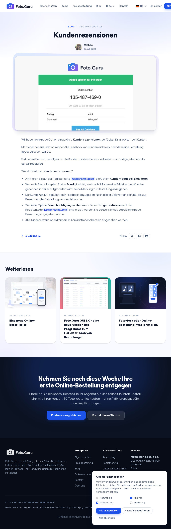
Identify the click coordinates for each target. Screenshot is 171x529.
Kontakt (123, 6)
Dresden (27, 507)
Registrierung (110, 462)
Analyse (138, 497)
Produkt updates (91, 26)
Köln (74, 507)
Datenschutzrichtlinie (115, 468)
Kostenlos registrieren (66, 415)
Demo (64, 6)
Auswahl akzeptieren (137, 510)
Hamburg (65, 507)
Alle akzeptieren (108, 510)
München (89, 507)
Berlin (8, 507)
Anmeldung (109, 457)
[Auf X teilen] (132, 236)
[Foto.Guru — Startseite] (19, 6)
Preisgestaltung (82, 6)
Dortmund (17, 507)
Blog (99, 6)
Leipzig (80, 507)
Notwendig (106, 497)
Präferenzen (106, 502)
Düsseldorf (37, 507)
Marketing (139, 502)
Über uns (80, 485)
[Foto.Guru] (19, 452)
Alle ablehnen (107, 517)
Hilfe (109, 6)
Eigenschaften (48, 6)
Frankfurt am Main (51, 507)
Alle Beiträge (33, 236)
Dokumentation (83, 474)
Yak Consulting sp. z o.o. (79, 516)
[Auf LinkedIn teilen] (147, 236)
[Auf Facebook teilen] (139, 236)
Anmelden (156, 6)
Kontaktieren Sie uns (106, 415)
